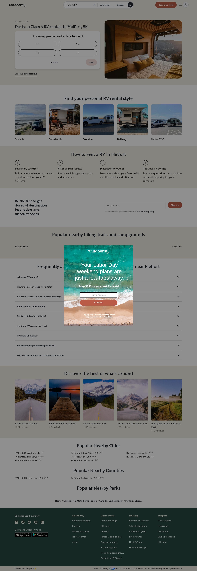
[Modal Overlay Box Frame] (98, 285)
